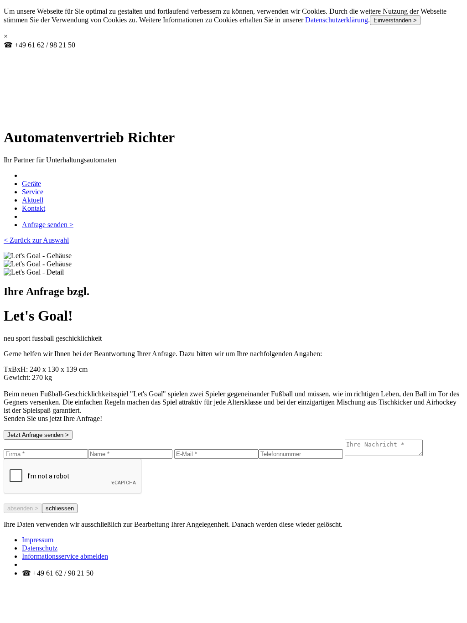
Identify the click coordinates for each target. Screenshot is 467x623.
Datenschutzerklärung (336, 20)
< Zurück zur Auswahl (36, 240)
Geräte (31, 183)
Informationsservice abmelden (65, 556)
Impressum (37, 540)
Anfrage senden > (47, 224)
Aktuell (32, 200)
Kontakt (33, 208)
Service (32, 192)
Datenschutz (39, 548)
